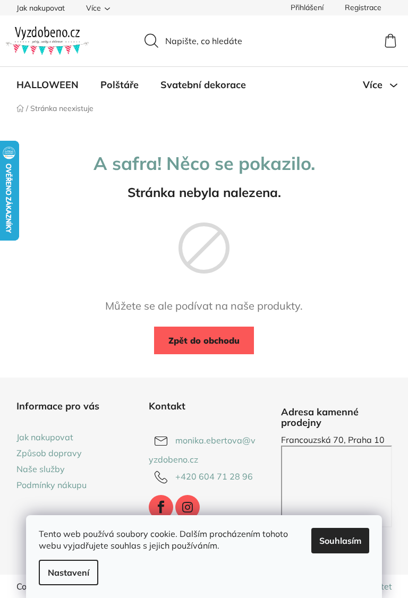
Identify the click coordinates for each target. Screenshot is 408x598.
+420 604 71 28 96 (214, 476)
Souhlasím (340, 540)
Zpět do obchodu (204, 340)
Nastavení (68, 572)
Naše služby (40, 469)
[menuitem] (47, 85)
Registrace (363, 7)
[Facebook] (161, 507)
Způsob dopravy (49, 453)
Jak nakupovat (40, 8)
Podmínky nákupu (51, 485)
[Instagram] (187, 507)
